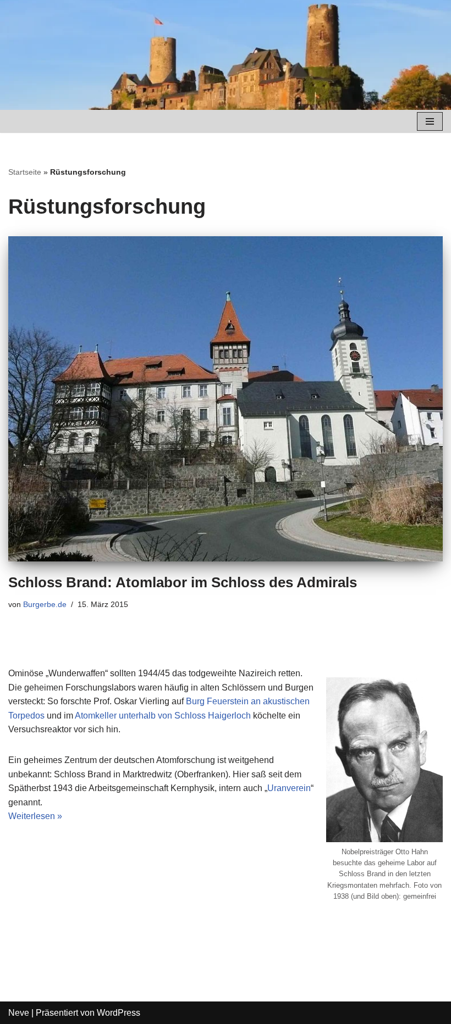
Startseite (24, 172)
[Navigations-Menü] (430, 121)
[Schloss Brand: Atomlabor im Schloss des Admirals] (225, 399)
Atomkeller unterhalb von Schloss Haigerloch (163, 715)
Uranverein (289, 788)
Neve (18, 1012)
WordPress (118, 1012)
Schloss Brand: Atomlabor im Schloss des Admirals (182, 582)
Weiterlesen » (35, 816)
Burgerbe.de (45, 604)
